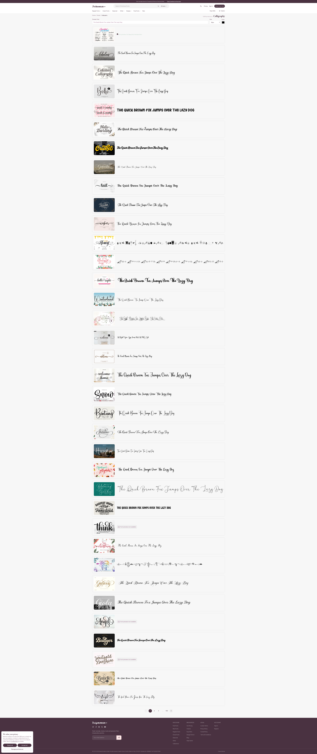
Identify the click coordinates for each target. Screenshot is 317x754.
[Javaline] (104, 432)
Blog (188, 737)
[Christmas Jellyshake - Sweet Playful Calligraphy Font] (104, 470)
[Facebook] (96, 727)
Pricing (206, 6)
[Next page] (171, 711)
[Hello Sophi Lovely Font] (104, 281)
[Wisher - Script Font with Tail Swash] (104, 224)
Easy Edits (189, 731)
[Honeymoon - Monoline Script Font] (104, 451)
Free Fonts (175, 726)
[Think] (104, 527)
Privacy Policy (204, 728)
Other (174, 740)
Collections (176, 743)
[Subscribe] (118, 737)
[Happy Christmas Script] (104, 546)
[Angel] (104, 622)
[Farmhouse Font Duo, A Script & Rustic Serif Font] (104, 508)
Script (98, 15)
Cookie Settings (221, 751)
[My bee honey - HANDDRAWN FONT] (104, 243)
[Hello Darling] (104, 129)
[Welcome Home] (104, 375)
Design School (190, 734)
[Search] (158, 6)
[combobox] (136, 6)
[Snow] (104, 394)
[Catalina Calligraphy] (104, 72)
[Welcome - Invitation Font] (104, 356)
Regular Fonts (176, 731)
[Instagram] (93, 727)
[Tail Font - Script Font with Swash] (104, 186)
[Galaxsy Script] (104, 584)
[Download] (109, 29)
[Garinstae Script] (104, 167)
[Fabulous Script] (104, 53)
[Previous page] (146, 711)
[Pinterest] (99, 727)
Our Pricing (189, 726)
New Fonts (175, 728)
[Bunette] (104, 678)
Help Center (190, 740)
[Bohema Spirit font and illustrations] (104, 565)
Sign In (211, 6)
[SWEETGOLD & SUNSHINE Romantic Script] (104, 659)
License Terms (204, 726)
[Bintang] (104, 413)
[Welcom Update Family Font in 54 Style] (104, 338)
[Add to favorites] (112, 29)
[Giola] (104, 603)
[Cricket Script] (104, 148)
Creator (189, 728)
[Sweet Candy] (104, 110)
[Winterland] (104, 300)
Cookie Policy (204, 731)
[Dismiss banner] (224, 1)
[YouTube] (105, 727)
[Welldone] (104, 319)
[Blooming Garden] (104, 489)
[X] (102, 727)
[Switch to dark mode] (201, 6)
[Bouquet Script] (104, 262)
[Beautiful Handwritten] (104, 34)
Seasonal (175, 737)
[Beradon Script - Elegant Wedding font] (104, 205)
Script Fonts (176, 734)
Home (93, 15)
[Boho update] (104, 91)
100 (167, 711)
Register (216, 728)
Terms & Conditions (205, 734)
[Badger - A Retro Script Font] (104, 640)
